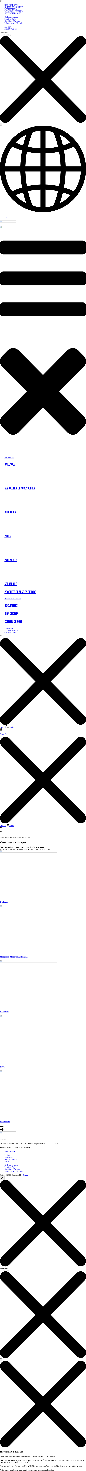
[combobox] (10, 35)
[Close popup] (2, 1178)
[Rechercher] (1, 124)
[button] (43, 342)
